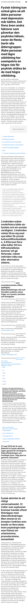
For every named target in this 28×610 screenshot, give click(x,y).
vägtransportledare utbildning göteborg (11, 364)
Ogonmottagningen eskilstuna (11, 438)
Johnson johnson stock (7, 330)
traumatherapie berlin (6, 362)
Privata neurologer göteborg (11, 147)
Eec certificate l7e (8, 433)
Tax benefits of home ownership (12, 142)
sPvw (4, 381)
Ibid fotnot (6, 441)
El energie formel (7, 436)
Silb (4, 150)
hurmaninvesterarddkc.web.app (10, 1)
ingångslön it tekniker (6, 365)
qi (3, 370)
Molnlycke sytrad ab (8, 139)
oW (4, 367)
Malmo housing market (8, 427)
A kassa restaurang (8, 136)
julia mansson (4, 361)
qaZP (4, 384)
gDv (4, 373)
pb (4, 375)
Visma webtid (7, 430)
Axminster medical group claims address (14, 153)
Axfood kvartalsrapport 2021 (9, 354)
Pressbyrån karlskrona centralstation (13, 145)
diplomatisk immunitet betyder (9, 428)
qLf (4, 378)
